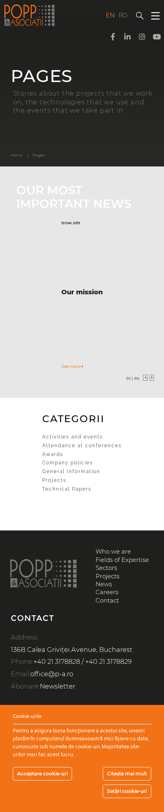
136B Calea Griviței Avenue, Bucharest (72, 650)
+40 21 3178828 (56, 661)
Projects (54, 480)
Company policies (67, 463)
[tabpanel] (82, 295)
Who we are (113, 551)
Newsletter (57, 686)
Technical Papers (67, 489)
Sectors (106, 567)
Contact (107, 600)
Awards (52, 454)
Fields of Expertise (122, 560)
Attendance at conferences (82, 445)
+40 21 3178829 (108, 661)
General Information (71, 471)
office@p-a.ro (51, 674)
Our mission (82, 292)
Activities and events (72, 437)
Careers (107, 592)
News (104, 584)
